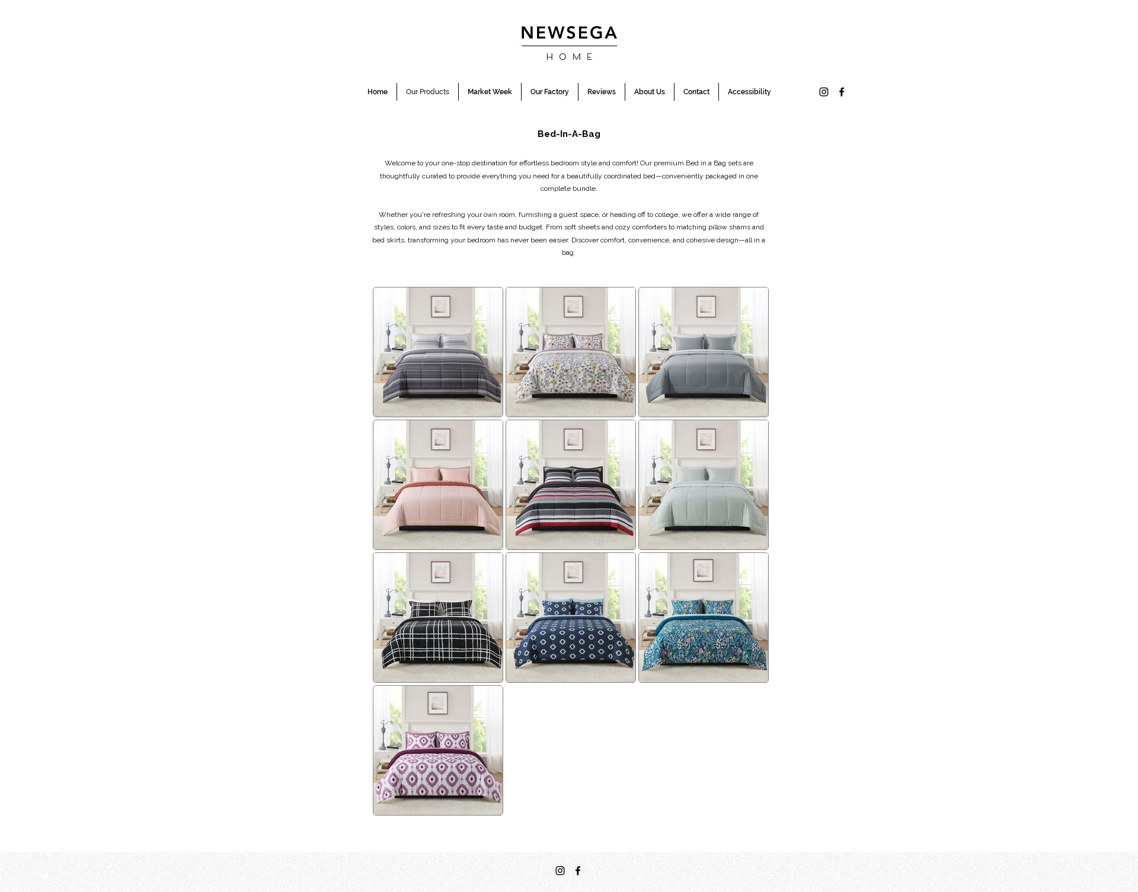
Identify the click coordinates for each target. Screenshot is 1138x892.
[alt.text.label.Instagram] (824, 92)
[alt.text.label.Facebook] (842, 92)
